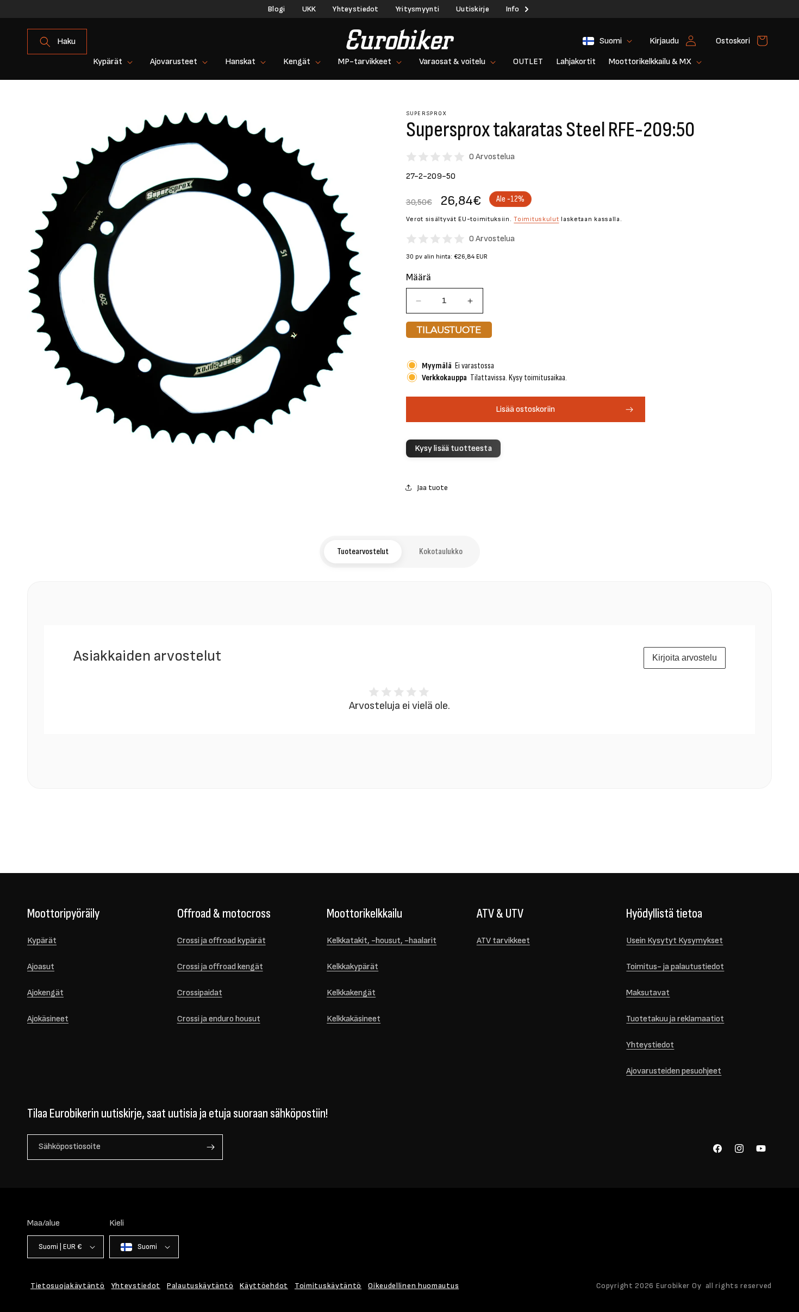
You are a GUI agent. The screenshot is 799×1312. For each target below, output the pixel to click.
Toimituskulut (536, 219)
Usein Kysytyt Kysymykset (674, 941)
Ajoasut (40, 967)
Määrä (418, 277)
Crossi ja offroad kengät (220, 967)
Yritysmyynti (417, 9)
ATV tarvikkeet (503, 941)
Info (512, 9)
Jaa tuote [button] (432, 487)
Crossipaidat (199, 993)
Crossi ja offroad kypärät (221, 941)
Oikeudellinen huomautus (413, 1285)
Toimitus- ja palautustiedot (675, 967)
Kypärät (42, 941)
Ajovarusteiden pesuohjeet (673, 1071)
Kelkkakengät (351, 993)
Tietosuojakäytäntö (67, 1285)
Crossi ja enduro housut (218, 1019)
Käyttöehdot (264, 1285)
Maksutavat (648, 993)
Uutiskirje (472, 9)
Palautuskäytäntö (200, 1285)
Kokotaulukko (441, 552)
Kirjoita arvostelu (684, 657)
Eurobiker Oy (678, 1285)
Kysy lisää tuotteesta (453, 448)
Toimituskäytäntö (328, 1285)
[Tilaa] (210, 1147)
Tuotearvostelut (363, 552)
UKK (309, 9)
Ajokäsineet (47, 1019)
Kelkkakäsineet (353, 1019)
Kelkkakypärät (352, 967)
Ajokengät (45, 993)
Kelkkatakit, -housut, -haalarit (381, 941)
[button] (57, 41)
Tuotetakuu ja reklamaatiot (675, 1019)
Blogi (276, 9)
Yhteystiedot (355, 9)
